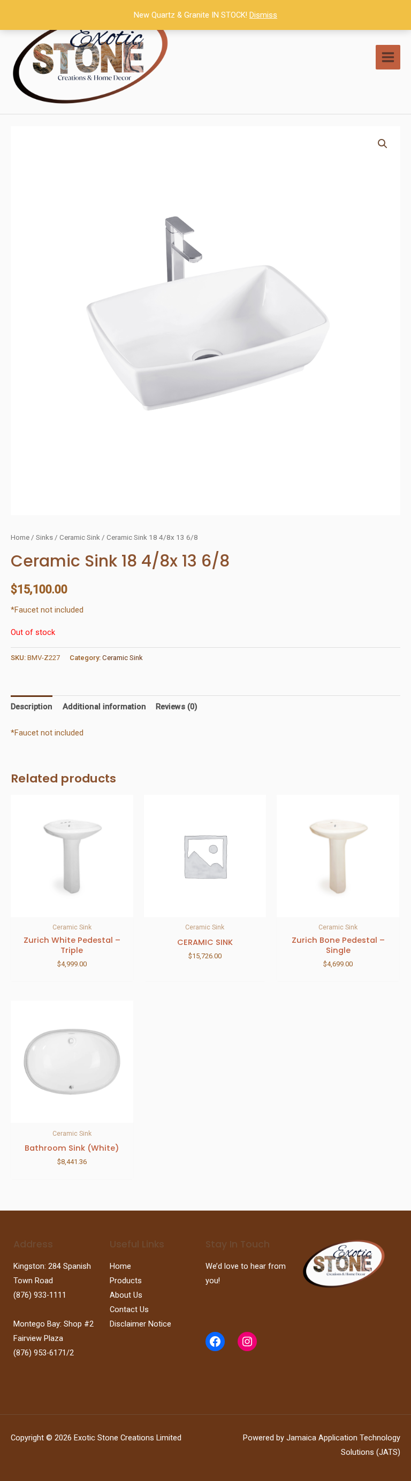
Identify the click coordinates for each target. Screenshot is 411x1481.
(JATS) (387, 1452)
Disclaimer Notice (140, 1324)
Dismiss (263, 15)
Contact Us (129, 1309)
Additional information (104, 706)
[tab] (31, 706)
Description (31, 706)
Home (20, 537)
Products (126, 1280)
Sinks (44, 537)
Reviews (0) (176, 706)
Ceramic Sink (79, 537)
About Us (126, 1295)
